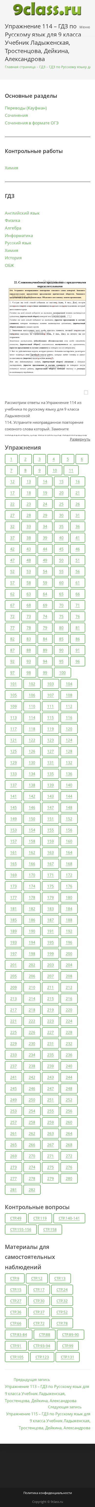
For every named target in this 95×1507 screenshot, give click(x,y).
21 (78, 492)
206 (32, 976)
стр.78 (62, 1323)
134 (32, 773)
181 (13, 908)
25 (61, 503)
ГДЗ (42, 67)
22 (12, 503)
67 (12, 605)
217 (13, 1009)
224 (69, 1021)
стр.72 (39, 1323)
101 (13, 683)
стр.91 (15, 1345)
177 (13, 897)
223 (50, 1021)
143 (50, 796)
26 (78, 503)
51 (78, 560)
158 (32, 841)
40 (61, 537)
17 (12, 492)
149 (13, 818)
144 (69, 796)
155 (50, 829)
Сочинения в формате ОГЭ (32, 123)
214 (32, 998)
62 (12, 593)
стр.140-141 (69, 1218)
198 (32, 953)
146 (32, 807)
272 (69, 1155)
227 (50, 1032)
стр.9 (14, 1278)
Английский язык (22, 213)
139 (50, 784)
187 (50, 919)
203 (50, 964)
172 (69, 874)
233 (13, 1054)
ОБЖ (9, 265)
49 (45, 560)
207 (50, 976)
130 (32, 762)
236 (69, 1054)
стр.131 (67, 1357)
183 (50, 908)
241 (13, 1077)
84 (45, 638)
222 (32, 1021)
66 (78, 593)
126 (32, 751)
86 (78, 638)
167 (50, 863)
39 (45, 537)
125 (13, 751)
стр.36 (15, 1312)
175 (50, 886)
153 (13, 829)
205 (13, 976)
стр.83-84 (18, 1334)
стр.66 (15, 1323)
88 (29, 650)
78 (29, 627)
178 (32, 897)
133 (13, 773)
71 (78, 605)
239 (50, 1065)
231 (50, 1043)
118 (32, 728)
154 (32, 829)
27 (12, 515)
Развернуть (80, 439)
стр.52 (62, 1312)
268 (69, 1144)
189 (13, 931)
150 (32, 818)
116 (69, 717)
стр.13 (60, 1278)
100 (62, 672)
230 (32, 1043)
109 (13, 706)
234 (32, 1054)
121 (13, 739)
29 (45, 515)
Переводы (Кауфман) (26, 108)
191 (50, 931)
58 (29, 582)
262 (32, 1133)
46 (78, 548)
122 (32, 739)
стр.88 (44, 1334)
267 (50, 1144)
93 (29, 661)
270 (32, 1155)
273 (13, 1167)
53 (29, 571)
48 (29, 560)
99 (45, 672)
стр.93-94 (41, 1345)
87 (12, 650)
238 (32, 1065)
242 (32, 1077)
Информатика (19, 235)
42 (12, 548)
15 (61, 481)
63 (29, 593)
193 (13, 942)
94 (45, 661)
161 (13, 852)
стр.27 (15, 1300)
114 (32, 717)
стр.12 (36, 1278)
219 (50, 1009)
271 (50, 1155)
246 (32, 1088)
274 (32, 1167)
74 (45, 616)
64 (45, 593)
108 (69, 695)
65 (61, 593)
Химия (11, 168)
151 (50, 818)
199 (50, 953)
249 (13, 1099)
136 (69, 773)
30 (61, 515)
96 (78, 661)
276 (69, 1167)
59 (45, 582)
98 (29, 672)
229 (13, 1043)
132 (69, 762)
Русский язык (18, 243)
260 (69, 1122)
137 (13, 784)
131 (50, 762)
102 (32, 683)
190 (32, 931)
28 (29, 515)
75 (61, 616)
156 (69, 829)
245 (13, 1088)
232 (69, 1043)
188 (69, 919)
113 (13, 717)
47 (12, 560)
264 (69, 1133)
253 (13, 1110)
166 (32, 863)
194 (32, 942)
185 (13, 919)
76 (78, 616)
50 (61, 560)
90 (61, 650)
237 (13, 1065)
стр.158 (50, 1229)
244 (69, 1077)
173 (13, 886)
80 (61, 627)
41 (78, 537)
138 (32, 784)
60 (61, 582)
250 (32, 1099)
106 (32, 695)
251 (50, 1099)
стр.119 (40, 1218)
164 (69, 852)
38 (29, 537)
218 (32, 1009)
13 (29, 481)
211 (50, 987)
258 (32, 1122)
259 (50, 1122)
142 (32, 796)
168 (69, 863)
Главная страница (20, 67)
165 (13, 863)
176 (69, 886)
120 (69, 728)
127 (50, 751)
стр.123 (42, 1357)
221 (13, 1021)
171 (50, 874)
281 (13, 1189)
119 (50, 728)
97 (12, 672)
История (13, 257)
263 (50, 1133)
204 (69, 964)
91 (78, 650)
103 (50, 683)
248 (69, 1088)
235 (50, 1054)
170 (32, 874)
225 (13, 1032)
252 (69, 1099)
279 (50, 1178)
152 (69, 818)
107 (50, 695)
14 (45, 481)
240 (69, 1065)
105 (13, 695)
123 (50, 739)
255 (50, 1110)
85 (61, 638)
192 (69, 931)
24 (45, 503)
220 (69, 1009)
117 (13, 728)
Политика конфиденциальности (47, 1493)
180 (69, 897)
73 (29, 616)
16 (78, 481)
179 (50, 897)
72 (12, 616)
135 (50, 773)
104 (69, 683)
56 (78, 571)
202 (32, 964)
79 (45, 627)
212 (69, 987)
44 (45, 548)
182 (32, 908)
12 (12, 481)
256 (69, 1110)
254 (32, 1110)
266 (32, 1144)
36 (78, 526)
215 (50, 998)
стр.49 (15, 1218)
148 (69, 807)
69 (45, 605)
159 (50, 841)
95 (61, 661)
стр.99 (67, 1345)
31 (78, 515)
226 (32, 1032)
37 (12, 537)
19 (45, 492)
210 (32, 987)
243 (50, 1077)
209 (13, 987)
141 (13, 796)
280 (69, 1178)
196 (69, 942)
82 (12, 638)
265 (13, 1144)
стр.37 (39, 1312)
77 (12, 627)
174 (32, 886)
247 (50, 1088)
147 (50, 807)
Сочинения (16, 115)
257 (13, 1122)
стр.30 (39, 1300)
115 (50, 717)
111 (50, 706)
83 (29, 638)
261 (13, 1133)
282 (32, 1189)
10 (55, 470)
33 (29, 526)
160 (69, 841)
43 (29, 548)
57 (12, 582)
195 (50, 942)
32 (12, 526)
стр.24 (62, 1289)
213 (13, 998)
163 (50, 852)
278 (32, 1178)
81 (78, 627)
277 (13, 1178)
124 (69, 739)
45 (61, 548)
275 (50, 1167)
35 (61, 526)
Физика (12, 220)
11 (71, 470)
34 (45, 526)
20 (61, 492)
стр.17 (39, 1289)
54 (45, 571)
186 (32, 919)
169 (13, 874)
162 (32, 852)
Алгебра (13, 228)
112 (69, 706)
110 (32, 706)
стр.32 (62, 1300)
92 (12, 661)
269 (13, 1155)
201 (13, 964)
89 (45, 650)
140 (69, 784)
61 (78, 582)
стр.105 (17, 1357)
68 (29, 605)
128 (69, 751)
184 (69, 908)
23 (29, 503)
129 (13, 762)
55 (61, 571)
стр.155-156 (20, 1229)
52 (12, 571)
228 (69, 1032)
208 (69, 976)
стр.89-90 (70, 1334)
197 (13, 953)
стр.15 (15, 1289)
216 (69, 998)
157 (13, 841)
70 (61, 605)
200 (69, 953)
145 (13, 807)
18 (29, 492)
